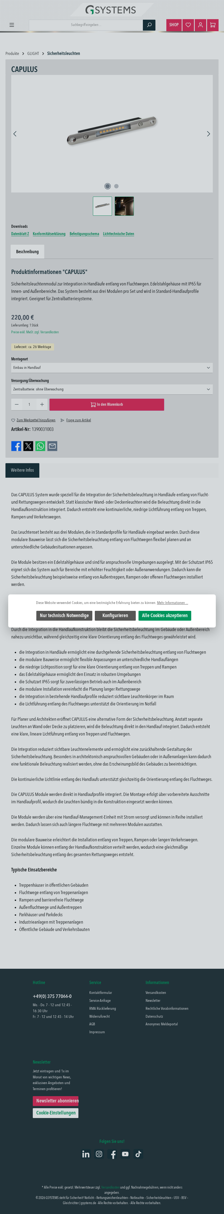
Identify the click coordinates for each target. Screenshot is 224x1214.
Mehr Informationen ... (172, 603)
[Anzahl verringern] (16, 405)
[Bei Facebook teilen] (16, 445)
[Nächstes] (208, 134)
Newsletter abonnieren (57, 1101)
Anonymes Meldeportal (162, 1024)
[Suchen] (149, 25)
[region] (112, 145)
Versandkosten (156, 993)
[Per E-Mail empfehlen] (52, 445)
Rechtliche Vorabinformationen (167, 1009)
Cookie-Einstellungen (56, 1113)
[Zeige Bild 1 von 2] (107, 186)
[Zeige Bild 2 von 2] (116, 186)
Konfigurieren (115, 615)
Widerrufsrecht (99, 1017)
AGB (92, 1024)
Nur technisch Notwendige (64, 615)
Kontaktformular (100, 993)
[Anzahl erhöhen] (42, 405)
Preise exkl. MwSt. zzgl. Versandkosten (35, 332)
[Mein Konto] (200, 25)
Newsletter (153, 1001)
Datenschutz (154, 1017)
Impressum (97, 1032)
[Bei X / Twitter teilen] (28, 445)
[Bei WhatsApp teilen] (40, 445)
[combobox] (86, 25)
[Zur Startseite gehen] (112, 9)
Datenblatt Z (20, 234)
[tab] (22, 470)
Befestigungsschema (84, 234)
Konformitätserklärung (49, 234)
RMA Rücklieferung (102, 1009)
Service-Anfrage (100, 1001)
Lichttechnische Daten (118, 234)
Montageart (19, 359)
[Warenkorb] (213, 25)
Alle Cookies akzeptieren (165, 615)
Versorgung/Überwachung (30, 381)
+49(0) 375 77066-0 (52, 996)
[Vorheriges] (15, 134)
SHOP (174, 25)
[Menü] (11, 25)
